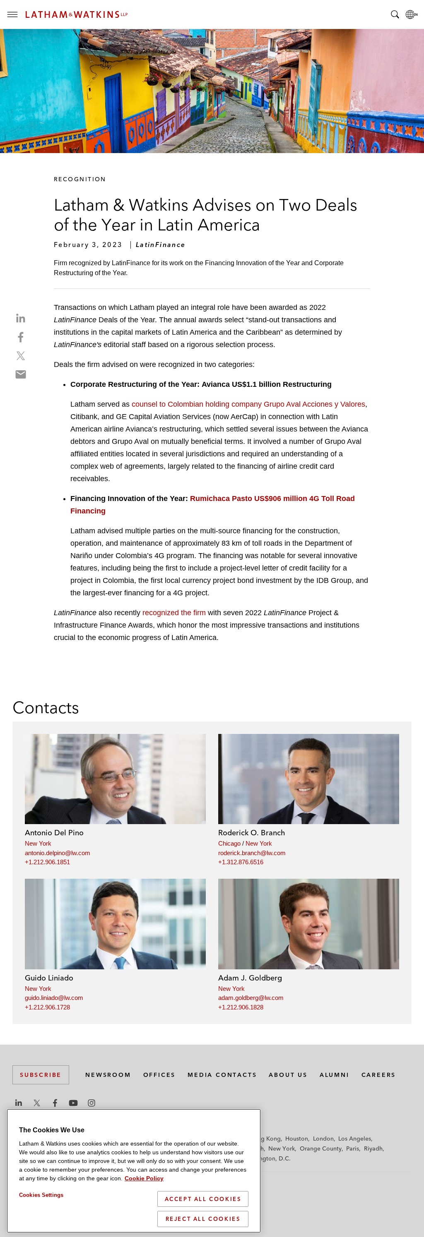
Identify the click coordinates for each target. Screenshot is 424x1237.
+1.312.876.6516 (240, 861)
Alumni (334, 1075)
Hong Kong (265, 1138)
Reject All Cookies (203, 1218)
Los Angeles (354, 1138)
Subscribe (41, 1075)
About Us (288, 1075)
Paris (352, 1148)
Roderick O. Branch (251, 832)
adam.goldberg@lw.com (251, 997)
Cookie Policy (144, 1178)
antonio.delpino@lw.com (57, 852)
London (323, 1138)
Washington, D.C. (267, 1158)
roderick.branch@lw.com (252, 852)
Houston (296, 1138)
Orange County (321, 1148)
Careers (378, 1075)
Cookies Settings (41, 1195)
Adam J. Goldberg (250, 978)
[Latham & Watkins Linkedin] (18, 1103)
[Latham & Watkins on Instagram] (91, 1103)
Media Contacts (222, 1075)
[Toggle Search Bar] (395, 14)
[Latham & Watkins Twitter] (37, 1103)
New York (38, 843)
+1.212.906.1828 (240, 1007)
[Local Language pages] (411, 14)
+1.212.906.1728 (47, 1007)
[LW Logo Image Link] (76, 14)
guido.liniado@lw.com (54, 997)
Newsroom (108, 1075)
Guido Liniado (49, 978)
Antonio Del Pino (54, 832)
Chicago (229, 843)
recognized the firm (174, 613)
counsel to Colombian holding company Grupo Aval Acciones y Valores (248, 404)
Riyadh (373, 1148)
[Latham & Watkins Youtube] (73, 1103)
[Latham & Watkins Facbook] (55, 1103)
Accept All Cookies (203, 1199)
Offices (159, 1075)
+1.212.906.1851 (47, 861)
